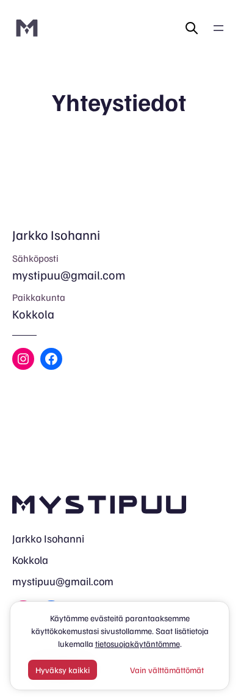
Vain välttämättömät (167, 670)
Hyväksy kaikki (62, 670)
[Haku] (191, 28)
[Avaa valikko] (218, 28)
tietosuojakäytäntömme (137, 643)
